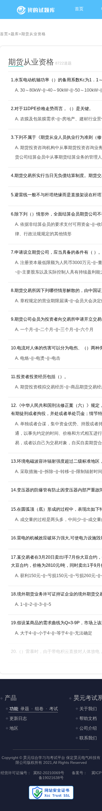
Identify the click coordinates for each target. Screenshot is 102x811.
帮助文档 (87, 718)
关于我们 (87, 708)
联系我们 (87, 738)
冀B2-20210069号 (48, 773)
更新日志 (17, 718)
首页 (79, 9)
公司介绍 (87, 728)
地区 (13, 728)
